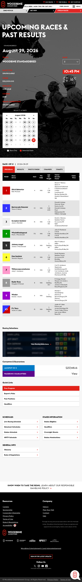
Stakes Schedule (10, 432)
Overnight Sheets (51, 432)
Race (65, 57)
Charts (59, 169)
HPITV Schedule (10, 438)
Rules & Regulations (12, 455)
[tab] (9, 169)
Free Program (9, 388)
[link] (11, 4)
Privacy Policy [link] (52, 579)
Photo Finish (34, 169)
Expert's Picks (9, 393)
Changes (48, 169)
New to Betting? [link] (75, 2)
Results (20, 169)
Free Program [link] (63, 2)
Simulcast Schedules (12, 427)
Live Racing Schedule (12, 422)
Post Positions (9, 399)
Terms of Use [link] (65, 579)
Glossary (7, 450)
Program (9, 169)
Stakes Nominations (52, 437)
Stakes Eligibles (50, 422)
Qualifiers (8, 404)
